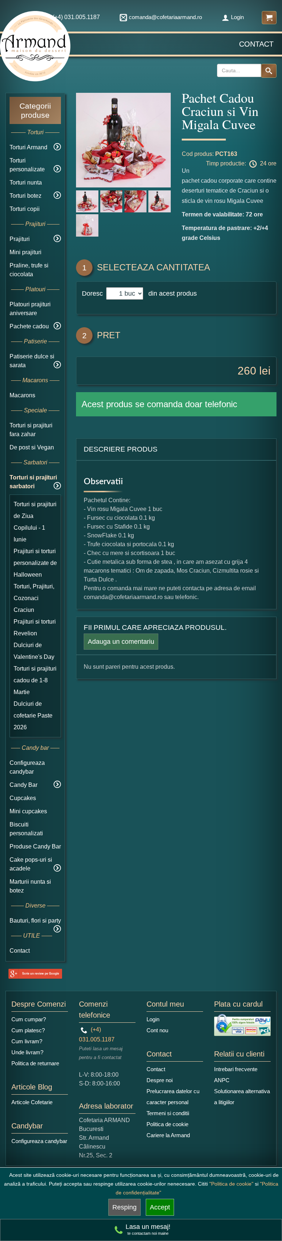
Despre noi (160, 1080)
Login (237, 17)
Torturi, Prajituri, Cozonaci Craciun (34, 598)
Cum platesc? (28, 1030)
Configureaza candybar (39, 1141)
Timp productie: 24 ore (241, 163)
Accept (160, 1207)
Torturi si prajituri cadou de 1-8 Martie (35, 680)
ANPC (221, 1080)
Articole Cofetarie (32, 1102)
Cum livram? (26, 1041)
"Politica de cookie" (231, 1184)
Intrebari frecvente (235, 1069)
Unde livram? (27, 1052)
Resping (124, 1207)
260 (247, 371)
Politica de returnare (35, 1063)
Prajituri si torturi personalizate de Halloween (35, 563)
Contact (256, 44)
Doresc (93, 293)
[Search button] (268, 71)
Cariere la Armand (168, 1135)
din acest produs (171, 293)
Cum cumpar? (28, 1019)
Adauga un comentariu (121, 641)
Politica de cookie (167, 1124)
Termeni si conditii (168, 1113)
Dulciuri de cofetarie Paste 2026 (33, 715)
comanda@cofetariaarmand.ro (165, 17)
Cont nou (157, 1030)
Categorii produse (35, 110)
